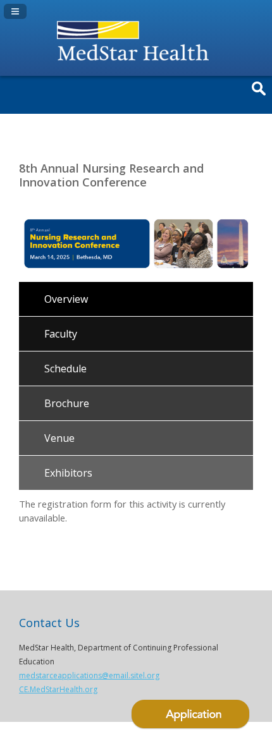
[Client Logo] (136, 62)
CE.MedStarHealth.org (58, 689)
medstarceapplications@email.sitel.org (89, 675)
